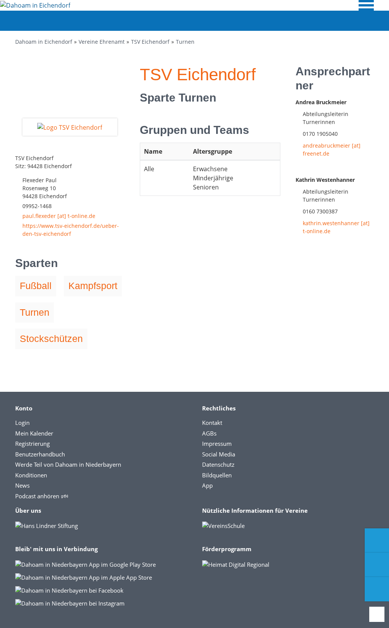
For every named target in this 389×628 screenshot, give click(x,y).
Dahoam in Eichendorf (43, 41)
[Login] (377, 565)
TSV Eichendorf (150, 41)
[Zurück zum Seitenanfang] (376, 614)
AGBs (209, 433)
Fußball (36, 285)
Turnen (185, 41)
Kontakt (212, 422)
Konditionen (31, 475)
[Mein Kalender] (377, 589)
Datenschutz (218, 464)
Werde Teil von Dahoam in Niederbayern (68, 464)
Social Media (218, 454)
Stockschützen (51, 338)
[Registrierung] (377, 540)
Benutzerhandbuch (40, 454)
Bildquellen (217, 475)
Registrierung (32, 443)
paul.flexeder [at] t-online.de (58, 215)
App (207, 485)
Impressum (217, 443)
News (22, 485)
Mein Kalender (34, 433)
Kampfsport (92, 285)
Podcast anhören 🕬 (41, 496)
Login (22, 422)
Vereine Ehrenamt (102, 41)
